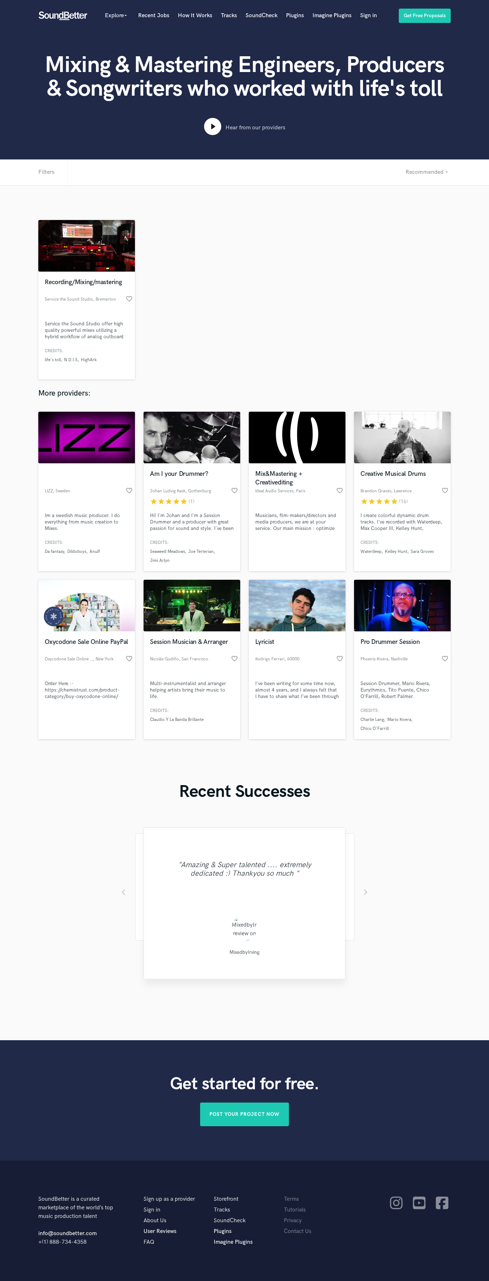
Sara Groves (422, 551)
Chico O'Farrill (374, 728)
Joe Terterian (201, 551)
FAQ (149, 1242)
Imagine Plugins (332, 15)
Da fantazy (54, 551)
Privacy (293, 1220)
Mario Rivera (399, 719)
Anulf (94, 551)
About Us (155, 1220)
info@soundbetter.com (67, 1233)
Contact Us (297, 1231)
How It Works (195, 15)
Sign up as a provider (169, 1199)
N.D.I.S (71, 360)
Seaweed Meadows (167, 551)
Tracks (229, 15)
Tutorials (295, 1209)
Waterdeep (371, 551)
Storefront (226, 1199)
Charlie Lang (372, 719)
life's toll (53, 360)
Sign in (368, 15)
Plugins (295, 15)
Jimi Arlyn (160, 560)
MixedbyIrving (244, 952)
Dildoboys (76, 551)
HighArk (89, 360)
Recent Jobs (153, 15)
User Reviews (160, 1231)
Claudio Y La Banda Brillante (177, 719)
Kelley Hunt (396, 551)
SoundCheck (261, 15)
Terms (291, 1199)
